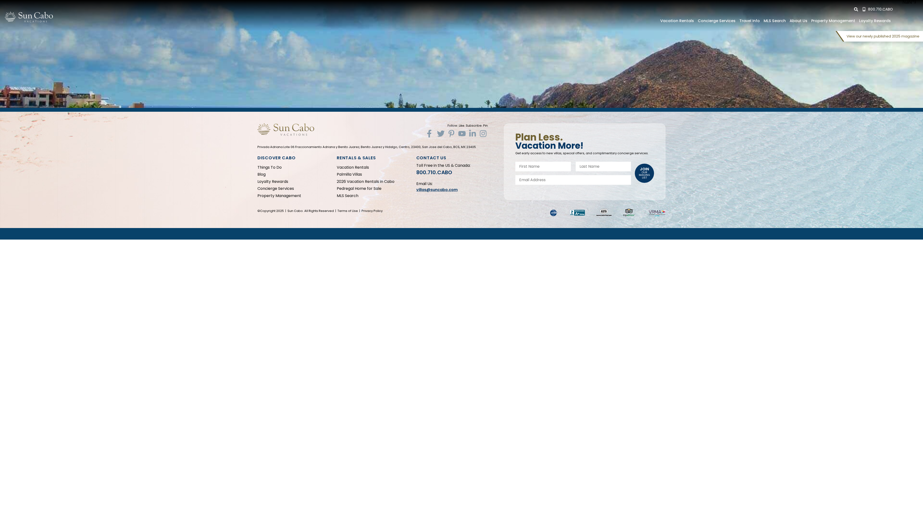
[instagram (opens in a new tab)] (483, 133)
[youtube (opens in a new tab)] (462, 133)
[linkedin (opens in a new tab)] (472, 133)
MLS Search (775, 21)
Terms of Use (347, 211)
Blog (261, 174)
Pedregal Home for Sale (359, 188)
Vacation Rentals (677, 21)
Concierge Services (717, 21)
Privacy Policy (372, 211)
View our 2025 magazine (883, 36)
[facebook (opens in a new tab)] (430, 133)
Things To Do (269, 167)
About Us (798, 21)
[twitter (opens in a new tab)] (441, 133)
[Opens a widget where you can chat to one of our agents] (890, 491)
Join (644, 172)
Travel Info (749, 21)
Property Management (833, 21)
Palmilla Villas (349, 174)
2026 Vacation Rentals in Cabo (365, 181)
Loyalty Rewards (875, 21)
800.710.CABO (434, 172)
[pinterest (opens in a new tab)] (451, 133)
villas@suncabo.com (437, 189)
